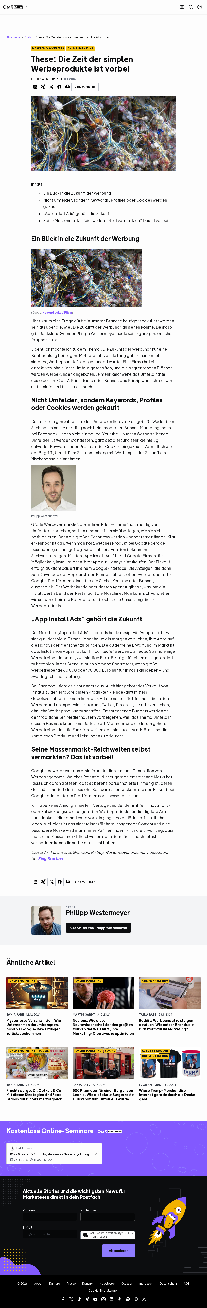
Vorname (29, 1210)
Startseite (13, 37)
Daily (28, 37)
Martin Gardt (84, 1014)
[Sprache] (182, 7)
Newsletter (107, 1283)
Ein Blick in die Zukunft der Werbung (77, 193)
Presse (71, 1283)
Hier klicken (98, 1237)
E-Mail (27, 1227)
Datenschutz (168, 1283)
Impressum (146, 1283)
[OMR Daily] (16, 7)
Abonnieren (118, 1250)
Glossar (126, 1283)
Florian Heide (150, 1085)
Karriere (54, 1283)
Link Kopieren (85, 86)
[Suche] (191, 7)
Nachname (88, 1210)
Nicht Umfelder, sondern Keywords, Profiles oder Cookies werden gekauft (105, 203)
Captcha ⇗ (122, 1233)
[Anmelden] (200, 7)
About (38, 1283)
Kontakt (87, 1283)
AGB (187, 1283)
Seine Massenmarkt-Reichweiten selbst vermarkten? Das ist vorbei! (106, 220)
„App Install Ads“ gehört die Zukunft (77, 213)
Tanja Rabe (15, 1014)
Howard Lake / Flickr (57, 312)
